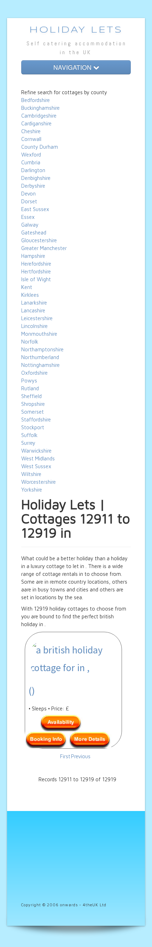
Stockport (32, 427)
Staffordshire (36, 419)
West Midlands (38, 458)
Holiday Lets (76, 30)
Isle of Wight (36, 279)
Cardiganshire (36, 123)
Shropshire (33, 404)
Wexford (31, 155)
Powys (29, 381)
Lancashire (33, 310)
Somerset (32, 412)
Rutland (30, 388)
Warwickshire (36, 451)
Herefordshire (36, 264)
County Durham (39, 147)
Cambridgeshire (39, 116)
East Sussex (35, 209)
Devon (28, 194)
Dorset (29, 201)
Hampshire (33, 256)
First (65, 756)
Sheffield (31, 396)
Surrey (28, 443)
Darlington (33, 170)
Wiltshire (31, 474)
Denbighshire (36, 178)
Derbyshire (33, 186)
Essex (28, 217)
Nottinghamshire (40, 365)
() (32, 690)
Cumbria (30, 162)
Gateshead (33, 232)
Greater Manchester (44, 248)
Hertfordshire (36, 271)
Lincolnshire (34, 326)
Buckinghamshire (40, 108)
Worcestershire (38, 482)
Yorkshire (31, 490)
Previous (80, 756)
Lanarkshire (34, 303)
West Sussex (36, 466)
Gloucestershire (39, 240)
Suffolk (29, 435)
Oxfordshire (34, 373)
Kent (26, 287)
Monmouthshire (39, 334)
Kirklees (30, 295)
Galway (30, 225)
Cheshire (31, 131)
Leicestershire (37, 318)
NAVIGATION (73, 67)
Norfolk (29, 342)
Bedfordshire (35, 100)
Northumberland (40, 357)
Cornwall (31, 139)
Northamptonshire (42, 349)
